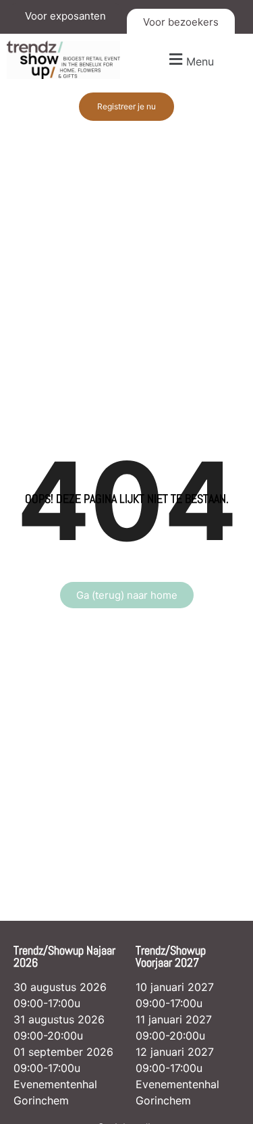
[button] (190, 59)
